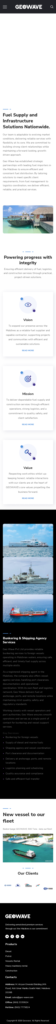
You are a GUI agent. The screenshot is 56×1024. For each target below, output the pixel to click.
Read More (28, 350)
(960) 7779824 (22, 1007)
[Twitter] (7, 936)
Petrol (8, 956)
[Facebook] (12, 936)
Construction (11, 970)
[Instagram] (17, 936)
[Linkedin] (22, 936)
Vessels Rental (12, 961)
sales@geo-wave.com (22, 997)
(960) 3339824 (20, 1002)
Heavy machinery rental (16, 965)
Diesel (8, 951)
